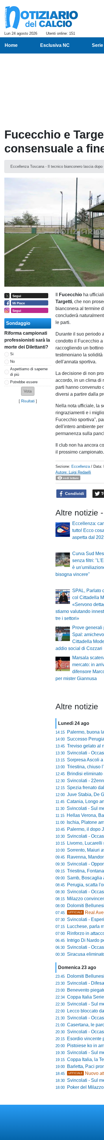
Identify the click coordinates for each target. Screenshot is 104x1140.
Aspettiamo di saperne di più (29, 372)
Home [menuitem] (11, 45)
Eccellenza (80, 466)
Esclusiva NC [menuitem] (55, 45)
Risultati (28, 401)
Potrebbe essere (24, 382)
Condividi (74, 493)
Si (12, 354)
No (12, 361)
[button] (27, 391)
